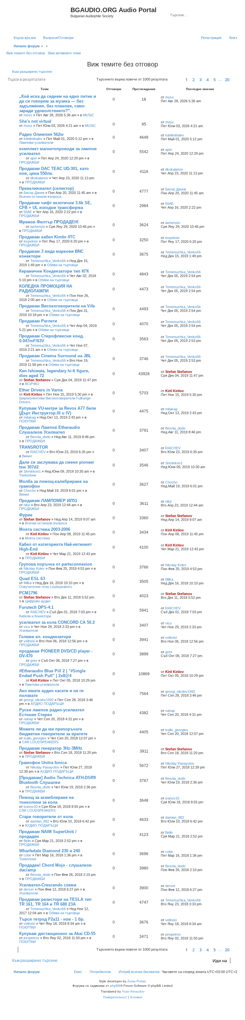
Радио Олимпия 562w (41, 134)
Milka (28, 583)
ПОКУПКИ (27, 421)
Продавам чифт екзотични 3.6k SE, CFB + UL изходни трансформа (55, 205)
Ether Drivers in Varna (41, 390)
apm (33, 158)
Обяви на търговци (62, 265)
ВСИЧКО (32, 384)
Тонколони (27, 475)
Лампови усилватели (36, 142)
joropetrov (31, 938)
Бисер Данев (34, 193)
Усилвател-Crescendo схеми (47, 885)
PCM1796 (28, 593)
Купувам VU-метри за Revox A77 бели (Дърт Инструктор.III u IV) (57, 410)
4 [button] (207, 79)
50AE (28, 212)
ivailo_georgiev (35, 738)
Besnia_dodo (40, 437)
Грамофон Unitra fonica (43, 762)
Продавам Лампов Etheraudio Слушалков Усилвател (49, 430)
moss (28, 115)
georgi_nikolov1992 (39, 700)
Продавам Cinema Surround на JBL (55, 355)
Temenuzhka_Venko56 (48, 261)
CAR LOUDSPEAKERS (40, 742)
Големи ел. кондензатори (45, 636)
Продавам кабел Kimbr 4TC (47, 237)
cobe (27, 855)
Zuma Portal (136, 981)
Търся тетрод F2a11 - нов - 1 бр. (52, 919)
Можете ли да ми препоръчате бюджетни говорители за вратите (53, 731)
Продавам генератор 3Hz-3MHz (50, 748)
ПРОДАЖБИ (29, 162)
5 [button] (214, 79)
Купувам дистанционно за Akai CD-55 (57, 933)
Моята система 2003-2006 (44, 529)
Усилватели (28, 630)
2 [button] (193, 79)
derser (29, 889)
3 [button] (200, 79)
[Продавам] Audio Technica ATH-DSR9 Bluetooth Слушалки (57, 780)
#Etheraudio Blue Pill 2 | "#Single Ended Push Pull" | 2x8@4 (52, 673)
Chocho (30, 490)
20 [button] (227, 79)
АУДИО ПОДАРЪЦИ (47, 704)
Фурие (25, 515)
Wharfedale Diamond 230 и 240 (49, 850)
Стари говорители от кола (46, 816)
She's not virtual (35, 121)
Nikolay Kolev (34, 568)
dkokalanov (39, 178)
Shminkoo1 (32, 471)
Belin (27, 841)
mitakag (30, 417)
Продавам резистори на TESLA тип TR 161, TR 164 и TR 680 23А (55, 902)
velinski (29, 641)
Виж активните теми (64, 53)
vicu (27, 627)
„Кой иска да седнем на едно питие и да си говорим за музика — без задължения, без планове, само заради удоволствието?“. (57, 103)
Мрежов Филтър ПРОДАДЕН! (48, 222)
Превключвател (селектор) (46, 188)
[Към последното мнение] (177, 97)
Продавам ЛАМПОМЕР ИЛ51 (48, 500)
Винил (27, 456)
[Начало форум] (39, 17)
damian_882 (39, 821)
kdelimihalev (33, 139)
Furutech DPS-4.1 (36, 607)
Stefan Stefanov (37, 380)
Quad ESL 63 (32, 578)
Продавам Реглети (38, 321)
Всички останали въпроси (40, 196)
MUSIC (88, 115)
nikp (27, 505)
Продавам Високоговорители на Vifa (57, 306)
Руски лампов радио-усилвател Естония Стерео (51, 712)
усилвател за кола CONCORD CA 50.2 (57, 622)
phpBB (115, 985)
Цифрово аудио (37, 601)
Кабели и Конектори (35, 616)
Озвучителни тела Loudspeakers (45, 587)
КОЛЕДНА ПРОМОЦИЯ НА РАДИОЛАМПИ (45, 288)
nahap (28, 719)
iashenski (37, 226)
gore (33, 660)
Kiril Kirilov (33, 394)
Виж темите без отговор (25, 53)
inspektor (31, 241)
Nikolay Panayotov (44, 767)
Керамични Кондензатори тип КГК (54, 271)
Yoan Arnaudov (133, 991)
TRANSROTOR (33, 447)
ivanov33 (31, 806)
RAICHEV (38, 452)
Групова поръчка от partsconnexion (55, 564)
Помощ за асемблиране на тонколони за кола (46, 800)
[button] (175, 79)
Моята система (37, 538)
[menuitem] (55, 38)
